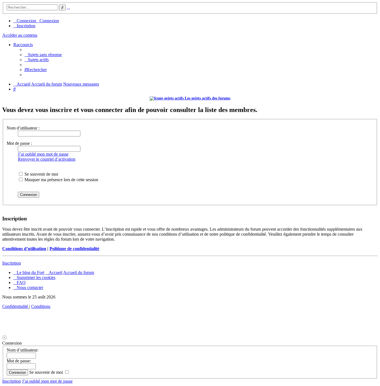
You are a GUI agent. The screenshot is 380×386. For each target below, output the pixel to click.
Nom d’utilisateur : (23, 128)
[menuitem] (43, 54)
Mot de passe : (19, 143)
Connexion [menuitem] (26, 20)
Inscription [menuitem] (26, 25)
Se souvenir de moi (40, 174)
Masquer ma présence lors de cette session (60, 179)
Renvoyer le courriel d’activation (46, 159)
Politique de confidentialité (74, 248)
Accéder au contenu (19, 35)
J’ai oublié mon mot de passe (43, 154)
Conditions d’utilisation (24, 248)
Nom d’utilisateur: (22, 350)
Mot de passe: (19, 360)
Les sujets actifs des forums (207, 98)
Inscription (11, 263)
